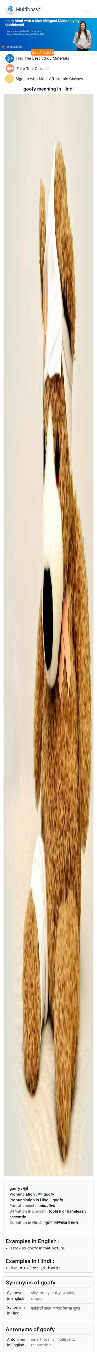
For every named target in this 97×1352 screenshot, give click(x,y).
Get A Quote (43, 52)
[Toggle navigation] (87, 9)
